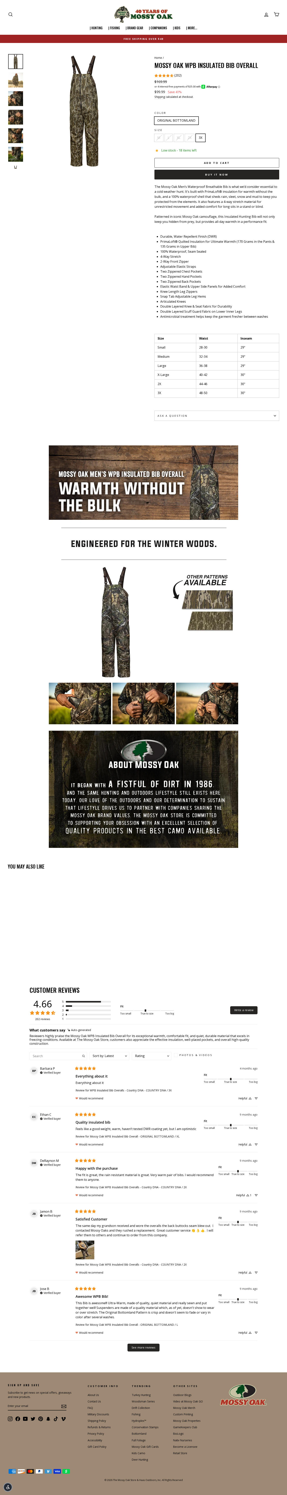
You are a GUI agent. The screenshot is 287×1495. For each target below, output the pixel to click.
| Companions (158, 28)
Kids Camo (138, 1453)
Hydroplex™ (139, 1421)
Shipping (159, 97)
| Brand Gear (134, 28)
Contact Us (94, 1401)
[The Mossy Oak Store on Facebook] (17, 1418)
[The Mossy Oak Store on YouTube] (25, 1418)
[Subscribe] (63, 1406)
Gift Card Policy (97, 1447)
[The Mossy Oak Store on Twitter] (33, 1418)
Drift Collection (141, 1408)
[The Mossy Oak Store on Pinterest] (40, 1418)
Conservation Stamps (145, 1427)
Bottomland (139, 1433)
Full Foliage (139, 1440)
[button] (86, 1002)
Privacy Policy (96, 1433)
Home (158, 58)
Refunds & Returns (99, 1427)
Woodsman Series (143, 1401)
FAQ (90, 1408)
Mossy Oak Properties (187, 1421)
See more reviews (143, 1347)
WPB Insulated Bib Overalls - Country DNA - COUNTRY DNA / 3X (131, 1090)
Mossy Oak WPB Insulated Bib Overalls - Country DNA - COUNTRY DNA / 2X (138, 1187)
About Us (93, 1395)
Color (160, 113)
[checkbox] (194, 1055)
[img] (79, 1030)
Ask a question (173, 415)
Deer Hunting (140, 1459)
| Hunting (96, 28)
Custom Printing (183, 1414)
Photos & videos (196, 1055)
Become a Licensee (185, 1447)
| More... (191, 28)
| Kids (176, 28)
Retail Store (180, 1453)
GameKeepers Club (185, 1427)
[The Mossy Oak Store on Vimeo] (63, 1418)
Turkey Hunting (141, 1395)
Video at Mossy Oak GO (188, 1401)
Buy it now (216, 174)
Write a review (243, 1010)
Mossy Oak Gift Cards (145, 1447)
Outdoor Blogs (182, 1395)
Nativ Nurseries (182, 1440)
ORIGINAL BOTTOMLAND (176, 120)
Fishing (136, 1414)
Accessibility (95, 1440)
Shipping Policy (97, 1421)
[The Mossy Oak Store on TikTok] (55, 1418)
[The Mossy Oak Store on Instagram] (10, 1418)
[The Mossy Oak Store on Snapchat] (48, 1418)
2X (189, 138)
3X (200, 138)
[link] (168, 75)
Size (158, 130)
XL (178, 138)
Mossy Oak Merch (184, 1408)
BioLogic (178, 1433)
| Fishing (114, 28)
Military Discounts (98, 1414)
